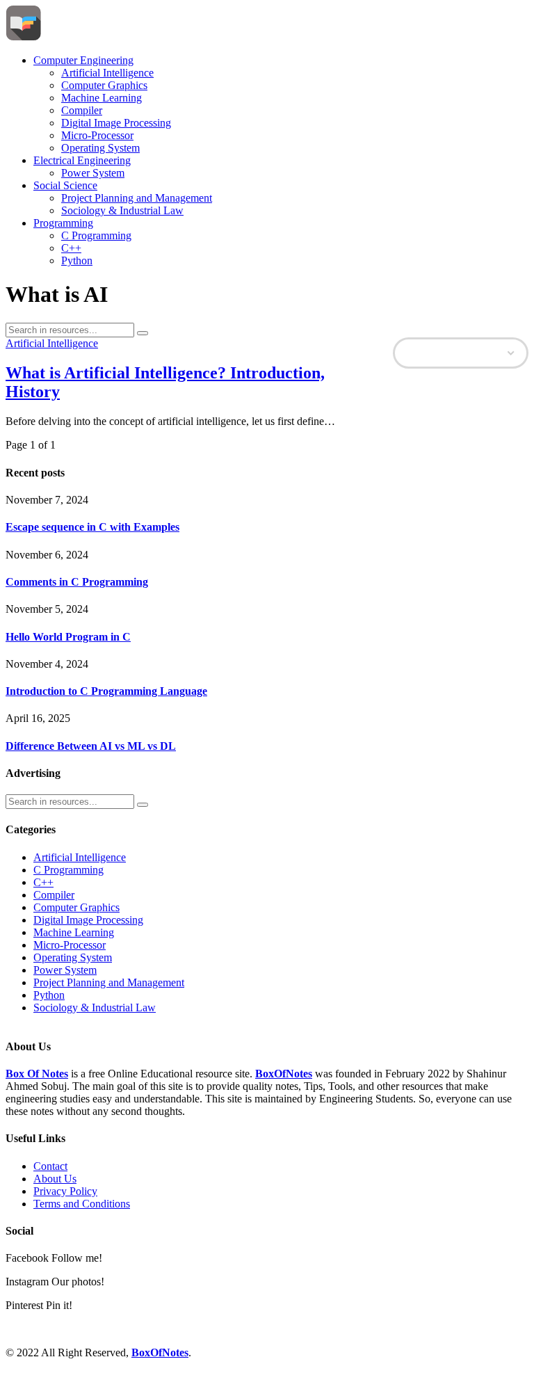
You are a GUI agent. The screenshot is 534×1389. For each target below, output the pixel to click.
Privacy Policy (65, 1191)
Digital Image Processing (116, 123)
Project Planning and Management (136, 198)
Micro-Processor (97, 135)
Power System (92, 173)
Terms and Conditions (81, 1204)
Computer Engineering (83, 60)
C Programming (96, 235)
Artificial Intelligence (107, 73)
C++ (71, 248)
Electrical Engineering (82, 160)
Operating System (100, 148)
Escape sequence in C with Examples (92, 527)
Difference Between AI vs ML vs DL (91, 746)
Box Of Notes (37, 1073)
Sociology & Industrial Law (122, 210)
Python (76, 260)
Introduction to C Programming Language (106, 691)
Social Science (65, 185)
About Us (54, 1179)
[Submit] (142, 333)
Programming (63, 223)
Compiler (81, 110)
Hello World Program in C (68, 637)
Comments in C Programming (77, 582)
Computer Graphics (104, 85)
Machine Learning (101, 98)
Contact (50, 1166)
